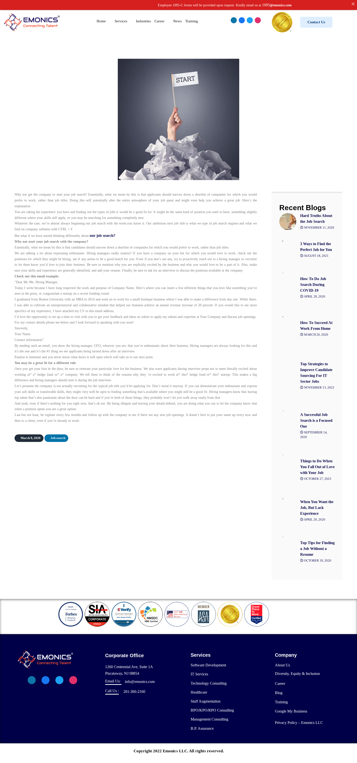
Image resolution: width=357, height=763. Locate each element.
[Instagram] (258, 20)
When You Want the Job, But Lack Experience (316, 507)
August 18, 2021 (316, 255)
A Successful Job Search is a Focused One (316, 420)
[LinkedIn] (234, 20)
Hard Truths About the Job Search (316, 219)
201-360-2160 (134, 691)
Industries (143, 21)
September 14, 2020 (313, 435)
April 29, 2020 (314, 296)
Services (121, 21)
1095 (247, 5)
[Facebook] (242, 20)
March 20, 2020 (315, 334)
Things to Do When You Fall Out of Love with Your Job (317, 467)
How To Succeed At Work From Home (316, 326)
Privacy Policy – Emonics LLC (299, 723)
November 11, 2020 (318, 227)
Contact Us (316, 22)
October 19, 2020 (317, 560)
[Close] (353, 4)
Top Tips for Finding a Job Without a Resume (317, 548)
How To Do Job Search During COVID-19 (313, 284)
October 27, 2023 (317, 479)
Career (159, 21)
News (177, 21)
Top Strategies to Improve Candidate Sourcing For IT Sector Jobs (316, 372)
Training (191, 21)
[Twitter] (250, 20)
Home (101, 21)
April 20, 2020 (314, 519)
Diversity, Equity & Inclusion (297, 674)
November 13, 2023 (318, 387)
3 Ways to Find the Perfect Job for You (316, 247)
